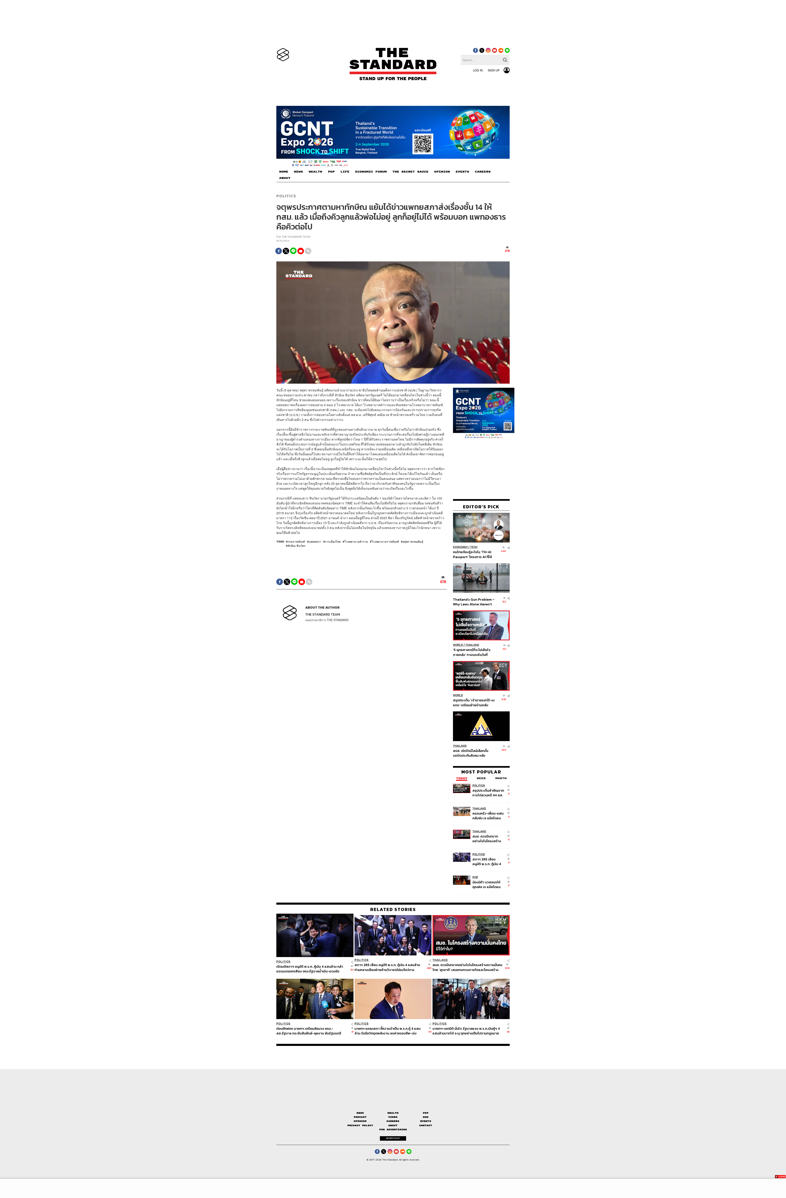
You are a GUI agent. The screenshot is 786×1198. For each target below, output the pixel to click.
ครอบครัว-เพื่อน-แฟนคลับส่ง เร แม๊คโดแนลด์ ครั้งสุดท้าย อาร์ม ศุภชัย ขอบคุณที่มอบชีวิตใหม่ (488, 815)
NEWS (298, 171)
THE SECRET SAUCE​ (410, 171)
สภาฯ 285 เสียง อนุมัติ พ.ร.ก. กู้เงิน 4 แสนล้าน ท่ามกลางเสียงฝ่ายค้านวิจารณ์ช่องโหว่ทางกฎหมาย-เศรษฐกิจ (487, 861)
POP (331, 171)
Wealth (393, 1113)
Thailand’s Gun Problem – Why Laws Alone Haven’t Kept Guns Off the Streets (474, 601)
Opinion (360, 1121)
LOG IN (478, 70)
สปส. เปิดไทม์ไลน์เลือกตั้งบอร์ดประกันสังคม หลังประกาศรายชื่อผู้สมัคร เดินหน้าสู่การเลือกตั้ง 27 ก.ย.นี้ (472, 752)
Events (425, 1121)
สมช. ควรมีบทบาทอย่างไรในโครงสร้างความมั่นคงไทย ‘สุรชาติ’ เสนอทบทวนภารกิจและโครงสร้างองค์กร (487, 838)
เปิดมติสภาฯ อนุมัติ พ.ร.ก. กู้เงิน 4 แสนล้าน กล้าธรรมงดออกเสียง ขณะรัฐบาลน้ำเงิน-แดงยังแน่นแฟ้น (309, 968)
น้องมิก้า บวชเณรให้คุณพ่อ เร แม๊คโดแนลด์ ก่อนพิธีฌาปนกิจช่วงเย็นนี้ (486, 884)
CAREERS (483, 171)
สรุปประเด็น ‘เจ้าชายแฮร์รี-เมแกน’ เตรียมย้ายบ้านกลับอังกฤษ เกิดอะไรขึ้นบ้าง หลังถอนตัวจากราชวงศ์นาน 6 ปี (474, 702)
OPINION (442, 171)
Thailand (472, 644)
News (360, 1113)
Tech (473, 547)
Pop (425, 1113)
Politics (286, 196)
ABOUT (284, 178)
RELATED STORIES (393, 909)
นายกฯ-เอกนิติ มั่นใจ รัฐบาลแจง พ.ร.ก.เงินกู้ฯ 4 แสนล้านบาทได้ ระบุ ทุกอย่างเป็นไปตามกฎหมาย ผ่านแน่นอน (466, 1030)
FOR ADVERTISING (393, 1129)
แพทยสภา (315, 541)
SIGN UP (493, 70)
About (393, 1125)
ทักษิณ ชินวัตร (297, 546)
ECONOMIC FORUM (371, 171)
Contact (425, 1125)
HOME (283, 171)
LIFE (344, 171)
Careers (392, 1121)
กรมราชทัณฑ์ (296, 541)
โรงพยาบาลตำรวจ (356, 541)
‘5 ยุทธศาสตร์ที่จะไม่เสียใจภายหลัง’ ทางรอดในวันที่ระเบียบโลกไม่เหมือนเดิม (471, 652)
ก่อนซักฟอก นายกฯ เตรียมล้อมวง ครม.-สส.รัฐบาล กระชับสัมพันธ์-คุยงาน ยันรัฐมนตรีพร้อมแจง (308, 1030)
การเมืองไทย (333, 541)
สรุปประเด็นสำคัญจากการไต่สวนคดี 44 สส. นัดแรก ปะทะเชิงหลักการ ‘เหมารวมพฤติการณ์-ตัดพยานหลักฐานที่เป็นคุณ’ (488, 792)
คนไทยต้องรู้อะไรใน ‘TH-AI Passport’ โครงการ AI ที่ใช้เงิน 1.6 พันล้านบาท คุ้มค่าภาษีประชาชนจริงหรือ (473, 554)
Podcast (360, 1117)
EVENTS (462, 171)
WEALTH (315, 171)
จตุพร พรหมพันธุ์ (413, 541)
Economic (460, 547)
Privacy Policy (360, 1125)
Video (393, 1117)
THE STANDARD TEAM (296, 237)
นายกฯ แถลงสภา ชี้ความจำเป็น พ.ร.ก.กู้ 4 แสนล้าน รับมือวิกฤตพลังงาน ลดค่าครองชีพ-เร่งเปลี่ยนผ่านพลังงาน (387, 1030)
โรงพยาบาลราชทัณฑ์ (385, 541)
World (458, 644)
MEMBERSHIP (393, 1138)
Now (425, 1117)
